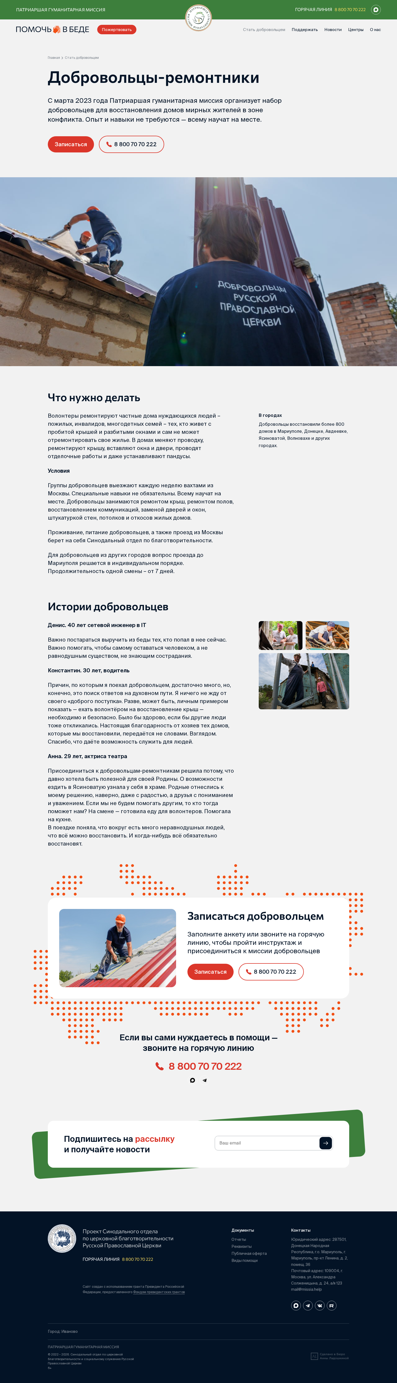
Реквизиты (241, 1246)
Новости (333, 29)
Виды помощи (244, 1260)
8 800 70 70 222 (350, 9)
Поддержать (305, 29)
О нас (375, 29)
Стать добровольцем (264, 29)
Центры (356, 29)
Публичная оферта (249, 1253)
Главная (54, 57)
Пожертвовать (117, 29)
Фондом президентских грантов (159, 1292)
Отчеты (238, 1239)
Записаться (71, 144)
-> (325, 1143)
